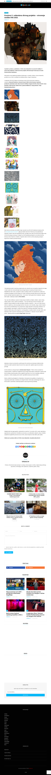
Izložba (6, 12)
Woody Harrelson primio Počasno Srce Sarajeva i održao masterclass (35, 593)
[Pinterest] (24, 447)
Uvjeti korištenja (7, 752)
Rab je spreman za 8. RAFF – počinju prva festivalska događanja (23, 1)
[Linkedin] (29, 447)
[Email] (33, 447)
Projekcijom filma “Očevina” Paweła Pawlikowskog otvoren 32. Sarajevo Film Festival (35, 615)
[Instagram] (20, 447)
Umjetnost (6, 743)
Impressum (6, 749)
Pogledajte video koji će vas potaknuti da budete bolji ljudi (25, 702)
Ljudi (5, 730)
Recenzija (6, 739)
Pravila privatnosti (7, 755)
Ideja (5, 723)
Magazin (25, 699)
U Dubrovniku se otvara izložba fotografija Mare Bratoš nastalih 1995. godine (36, 495)
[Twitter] (18, 447)
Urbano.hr (6, 19)
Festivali (6, 720)
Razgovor (6, 738)
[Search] (46, 1)
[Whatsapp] (25, 447)
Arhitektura (6, 715)
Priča (5, 735)
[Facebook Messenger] (31, 447)
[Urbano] (25, 5)
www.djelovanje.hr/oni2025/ (12, 231)
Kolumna (6, 728)
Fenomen (6, 718)
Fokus (5, 722)
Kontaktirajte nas (7, 758)
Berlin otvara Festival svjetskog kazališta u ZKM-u (14, 614)
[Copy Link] (35, 447)
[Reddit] (22, 447)
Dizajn (5, 717)
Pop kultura (6, 733)
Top (26, 772)
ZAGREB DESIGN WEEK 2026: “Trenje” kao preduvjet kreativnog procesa (14, 495)
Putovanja (6, 736)
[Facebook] (16, 447)
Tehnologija (6, 741)
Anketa (5, 714)
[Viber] (27, 447)
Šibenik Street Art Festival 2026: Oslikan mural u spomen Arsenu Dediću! (14, 518)
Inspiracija (6, 725)
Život (5, 744)
